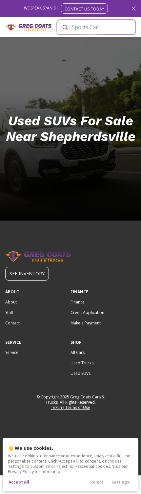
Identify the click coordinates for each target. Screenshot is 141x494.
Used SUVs (80, 373)
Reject (97, 482)
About (11, 302)
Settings (120, 482)
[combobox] (96, 27)
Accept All (19, 482)
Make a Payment (85, 323)
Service (11, 352)
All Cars (77, 352)
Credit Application (87, 312)
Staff (9, 312)
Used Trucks (81, 363)
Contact (12, 323)
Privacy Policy (21, 471)
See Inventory (27, 273)
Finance (77, 302)
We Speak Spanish (64, 8)
